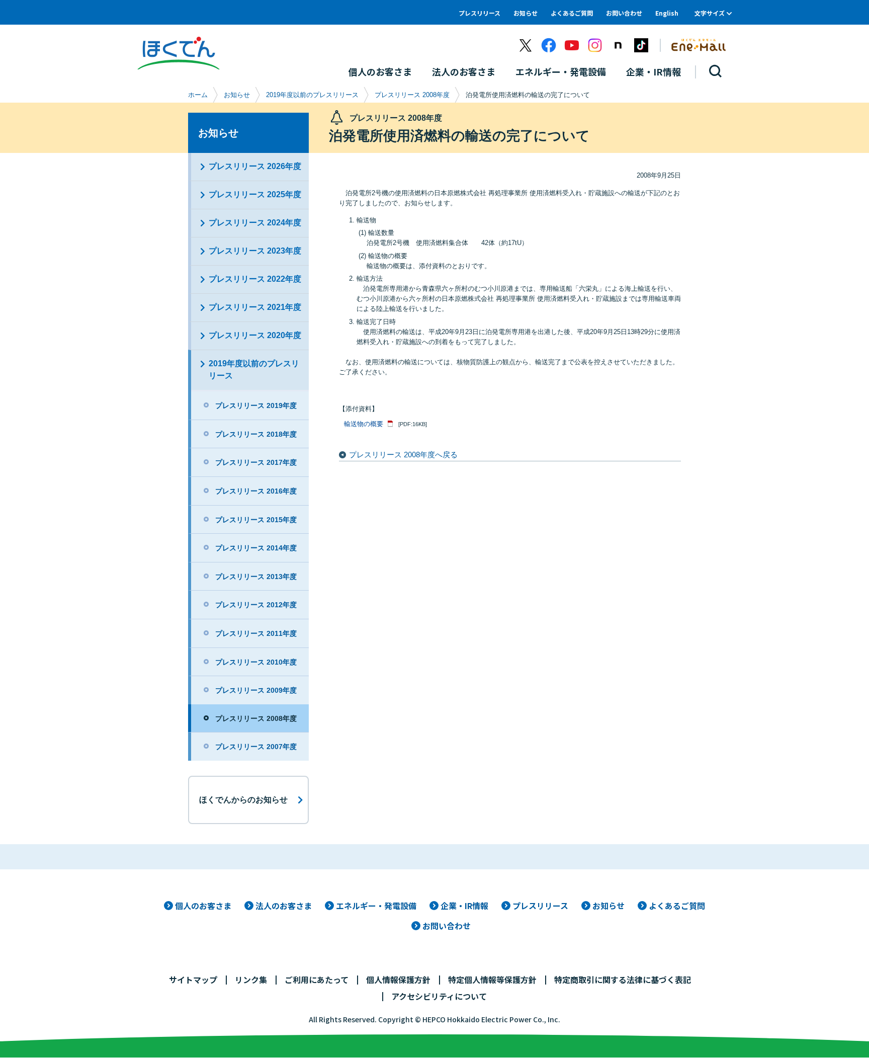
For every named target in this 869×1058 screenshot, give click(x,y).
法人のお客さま (283, 906)
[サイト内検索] (715, 71)
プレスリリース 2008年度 (412, 95)
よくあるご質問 (572, 13)
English (666, 13)
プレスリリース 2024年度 (255, 222)
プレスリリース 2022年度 (255, 279)
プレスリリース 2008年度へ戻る (403, 454)
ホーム (198, 95)
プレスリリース (479, 13)
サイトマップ (193, 979)
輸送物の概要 (363, 424)
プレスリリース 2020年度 (255, 335)
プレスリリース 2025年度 (255, 194)
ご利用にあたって (317, 979)
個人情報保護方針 (398, 979)
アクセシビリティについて (439, 996)
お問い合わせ (624, 13)
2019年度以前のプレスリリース (312, 95)
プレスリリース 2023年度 (255, 251)
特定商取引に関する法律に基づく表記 (622, 979)
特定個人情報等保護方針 (492, 979)
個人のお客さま (203, 906)
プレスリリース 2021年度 (255, 307)
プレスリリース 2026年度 (255, 166)
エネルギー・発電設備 (376, 906)
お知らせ (525, 13)
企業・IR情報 (464, 906)
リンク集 (251, 979)
